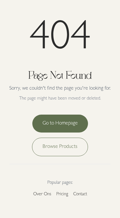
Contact (80, 194)
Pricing (62, 194)
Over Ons (42, 194)
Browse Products (60, 146)
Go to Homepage (60, 123)
